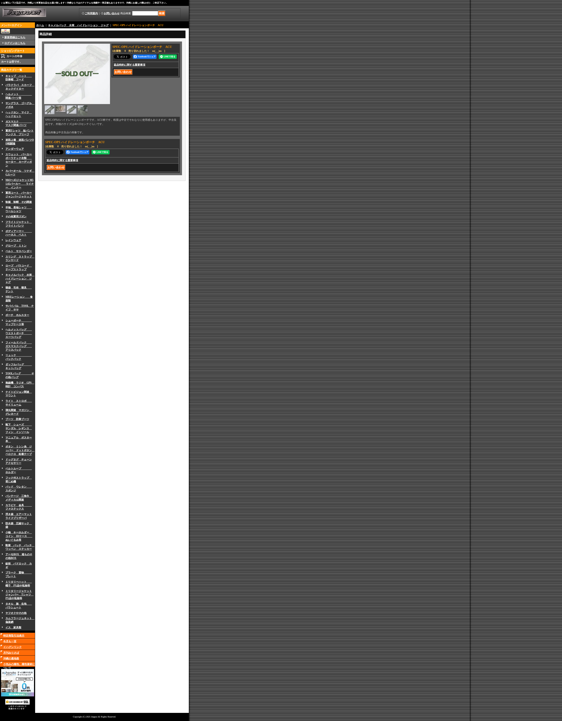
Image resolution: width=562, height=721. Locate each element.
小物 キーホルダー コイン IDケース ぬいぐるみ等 (18, 536)
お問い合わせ (112, 13)
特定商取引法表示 (13, 635)
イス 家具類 (13, 627)
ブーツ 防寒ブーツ (17, 419)
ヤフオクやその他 (16, 613)
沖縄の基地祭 (11, 658)
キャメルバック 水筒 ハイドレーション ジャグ (19, 278)
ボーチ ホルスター (17, 315)
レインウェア (13, 240)
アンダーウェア (14, 148)
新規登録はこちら (14, 37)
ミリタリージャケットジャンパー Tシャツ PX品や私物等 (19, 594)
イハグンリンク (12, 647)
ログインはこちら (14, 43)
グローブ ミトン (16, 245)
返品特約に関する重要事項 (129, 64)
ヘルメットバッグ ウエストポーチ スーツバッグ (18, 333)
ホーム (40, 25)
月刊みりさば (11, 652)
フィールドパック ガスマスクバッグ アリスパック (18, 346)
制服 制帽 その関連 (18, 202)
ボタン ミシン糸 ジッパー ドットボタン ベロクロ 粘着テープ (19, 450)
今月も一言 (9, 641)
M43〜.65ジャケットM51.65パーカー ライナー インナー (19, 183)
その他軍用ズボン (16, 216)
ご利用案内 (91, 13)
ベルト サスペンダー (18, 251)
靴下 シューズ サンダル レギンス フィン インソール (18, 428)
